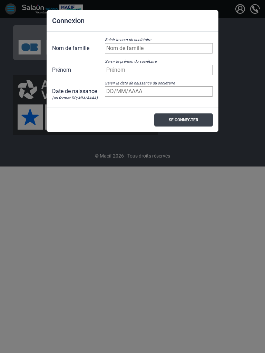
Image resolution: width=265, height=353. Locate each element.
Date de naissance (75, 91)
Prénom (61, 70)
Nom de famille (70, 48)
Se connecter (183, 120)
